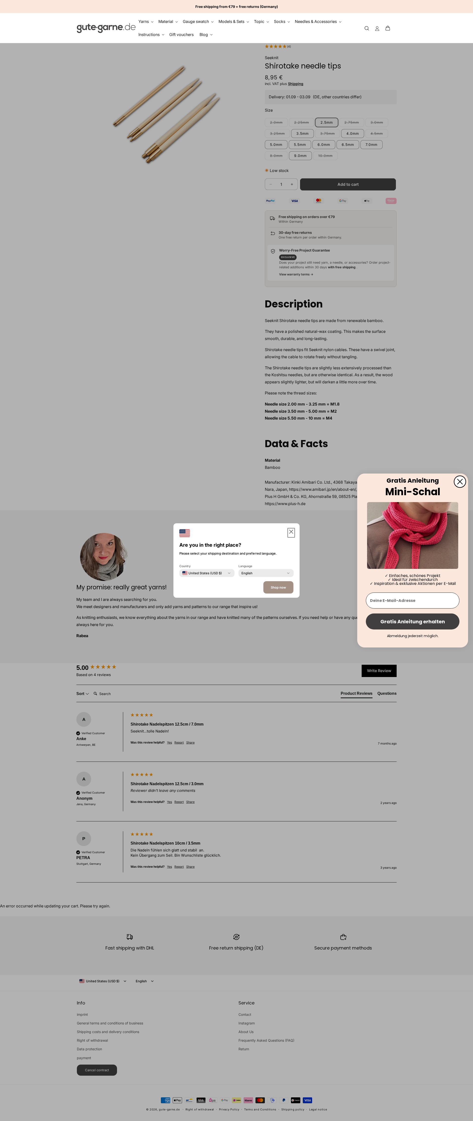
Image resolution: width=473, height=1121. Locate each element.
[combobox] (202, 573)
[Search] (367, 28)
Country (185, 566)
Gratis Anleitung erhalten (412, 621)
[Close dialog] (460, 482)
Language (245, 566)
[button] (389, 28)
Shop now (278, 587)
